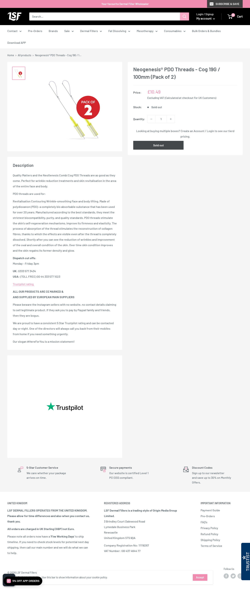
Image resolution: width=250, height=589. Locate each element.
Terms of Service (211, 545)
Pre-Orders (35, 31)
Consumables (173, 31)
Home (10, 55)
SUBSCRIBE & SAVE (227, 3)
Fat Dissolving (117, 31)
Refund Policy (209, 534)
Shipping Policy (210, 540)
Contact (12, 31)
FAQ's (204, 522)
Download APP (16, 42)
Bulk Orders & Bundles (206, 31)
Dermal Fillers (89, 31)
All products (24, 55)
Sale (67, 31)
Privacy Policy (209, 528)
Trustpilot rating (23, 284)
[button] (23, 581)
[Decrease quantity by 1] (151, 119)
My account (204, 18)
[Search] (184, 16)
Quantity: (139, 119)
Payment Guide (210, 510)
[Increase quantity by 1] (171, 119)
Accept (200, 577)
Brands (53, 31)
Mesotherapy (145, 31)
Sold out (158, 145)
